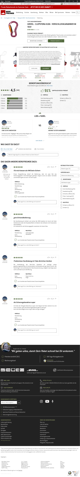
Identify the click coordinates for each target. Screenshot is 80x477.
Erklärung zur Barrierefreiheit (47, 438)
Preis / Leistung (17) (46, 105)
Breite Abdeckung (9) (46, 107)
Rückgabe (3, 430)
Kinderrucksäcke (45, 465)
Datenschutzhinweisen (55, 64)
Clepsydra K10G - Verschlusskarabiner (26, 18)
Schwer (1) (63, 100)
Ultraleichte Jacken (25, 466)
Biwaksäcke (43, 466)
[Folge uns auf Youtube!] (48, 402)
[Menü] (79, 471)
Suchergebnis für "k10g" (9, 18)
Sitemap (20, 470)
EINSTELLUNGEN (34, 68)
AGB (2, 434)
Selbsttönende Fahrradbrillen (47, 467)
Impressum (43, 434)
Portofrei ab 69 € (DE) (9, 3)
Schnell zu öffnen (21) (46, 103)
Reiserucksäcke (44, 462)
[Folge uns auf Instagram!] (42, 402)
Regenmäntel (24, 462)
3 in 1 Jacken (24, 461)
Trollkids (62, 467)
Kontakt (3, 428)
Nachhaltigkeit (44, 440)
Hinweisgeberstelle (45, 436)
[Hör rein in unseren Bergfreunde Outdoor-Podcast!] (54, 402)
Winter (51, 12)
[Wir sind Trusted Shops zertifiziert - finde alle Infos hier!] (45, 361)
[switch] (75, 475)
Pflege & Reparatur (6, 466)
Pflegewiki (43, 442)
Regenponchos (24, 464)
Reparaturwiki (50, 442)
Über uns (42, 422)
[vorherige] (2, 62)
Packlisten (4, 465)
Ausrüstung (34, 12)
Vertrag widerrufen (5, 440)
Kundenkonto (43, 426)
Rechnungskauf (27, 3)
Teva (61, 461)
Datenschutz (7, 434)
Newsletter (43, 428)
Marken (67, 12)
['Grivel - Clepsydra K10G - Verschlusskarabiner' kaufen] (13, 29)
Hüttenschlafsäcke (45, 461)
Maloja (61, 464)
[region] (40, 60)
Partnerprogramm (44, 432)
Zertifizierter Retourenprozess (65, 370)
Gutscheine (43, 430)
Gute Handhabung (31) (47, 98)
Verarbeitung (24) (45, 100)
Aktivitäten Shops (6, 461)
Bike (46, 12)
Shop (2, 1)
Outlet (73, 12)
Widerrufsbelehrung (6, 438)
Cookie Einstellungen (6, 436)
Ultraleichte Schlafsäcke (46, 464)
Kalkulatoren (4, 462)
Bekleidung (19, 12)
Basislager (7, 1)
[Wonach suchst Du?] (77, 12)
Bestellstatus (4, 424)
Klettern (41, 12)
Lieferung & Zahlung (6, 422)
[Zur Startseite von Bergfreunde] (8, 12)
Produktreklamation (6, 432)
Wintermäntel (24, 465)
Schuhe (26, 12)
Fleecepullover (24, 467)
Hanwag (62, 465)
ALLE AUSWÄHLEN (46, 68)
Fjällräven (62, 466)
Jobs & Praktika (44, 424)
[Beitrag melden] (10, 127)
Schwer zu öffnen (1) (65, 98)
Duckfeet (62, 462)
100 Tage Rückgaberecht (49, 3)
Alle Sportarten (59, 12)
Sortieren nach (65, 172)
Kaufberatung (5, 464)
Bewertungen (67, 179)
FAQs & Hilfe (4, 426)
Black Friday (4, 467)
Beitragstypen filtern (67, 165)
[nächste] (77, 62)
